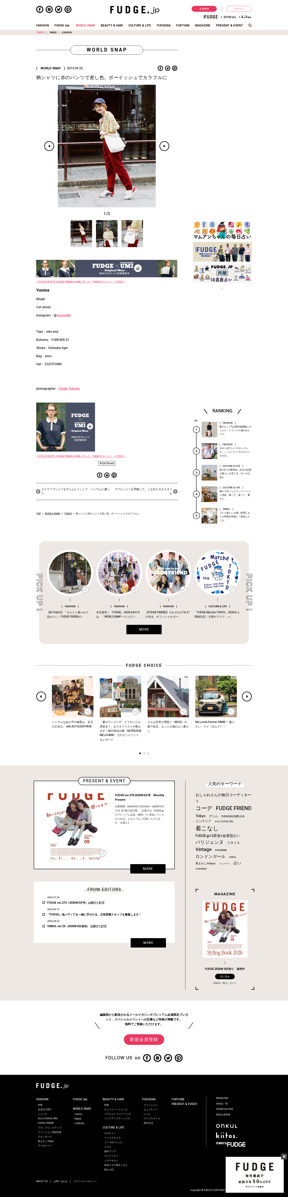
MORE (148, 868)
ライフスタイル (112, 1138)
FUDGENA (163, 25)
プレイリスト (111, 1156)
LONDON (67, 32)
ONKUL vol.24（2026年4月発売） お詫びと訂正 (77, 926)
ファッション (151, 1105)
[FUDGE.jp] (134, 9)
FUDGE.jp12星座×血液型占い (218, 835)
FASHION (42, 25)
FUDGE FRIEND (233, 808)
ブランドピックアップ (49, 1127)
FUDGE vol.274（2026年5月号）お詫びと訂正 (76, 903)
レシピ (147, 1114)
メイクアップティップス (117, 1118)
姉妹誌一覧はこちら (224, 983)
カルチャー (110, 1133)
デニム (213, 816)
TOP (38, 513)
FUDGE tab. (62, 25)
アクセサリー (45, 1145)
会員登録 (204, 9)
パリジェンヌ (210, 842)
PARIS (53, 32)
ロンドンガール (211, 857)
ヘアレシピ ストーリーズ (117, 1114)
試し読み (225, 976)
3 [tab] (148, 753)
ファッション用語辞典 (49, 1132)
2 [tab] (144, 753)
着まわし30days (206, 863)
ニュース (42, 1114)
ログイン (239, 9)
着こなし (207, 828)
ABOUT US (42, 1181)
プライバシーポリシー (85, 1181)
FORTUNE (183, 25)
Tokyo (201, 816)
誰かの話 (109, 1169)
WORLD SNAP (85, 25)
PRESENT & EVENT (229, 25)
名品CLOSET (45, 1109)
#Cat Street (107, 463)
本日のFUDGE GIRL (224, 821)
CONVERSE (201, 869)
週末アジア (110, 1151)
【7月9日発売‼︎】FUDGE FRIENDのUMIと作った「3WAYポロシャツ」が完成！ (80, 282)
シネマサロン (111, 1160)
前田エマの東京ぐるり (116, 1165)
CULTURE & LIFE (139, 25)
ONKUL (232, 857)
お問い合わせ (60, 1181)
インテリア (203, 821)
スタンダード (45, 1136)
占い (237, 863)
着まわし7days (46, 1141)
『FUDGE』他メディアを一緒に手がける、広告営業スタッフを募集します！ (94, 914)
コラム (107, 1147)
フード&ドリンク (113, 1142)
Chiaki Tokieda (69, 388)
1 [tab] (140, 753)
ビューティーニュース (116, 1109)
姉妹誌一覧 (222, 1103)
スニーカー (224, 863)
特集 (40, 1105)
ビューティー (151, 1109)
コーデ (204, 808)
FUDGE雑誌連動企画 (233, 816)
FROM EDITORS (224, 1109)
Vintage (204, 849)
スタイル (233, 842)
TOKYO (40, 32)
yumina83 (64, 315)
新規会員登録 (144, 1039)
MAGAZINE (202, 25)
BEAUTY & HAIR (112, 25)
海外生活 (148, 1123)
